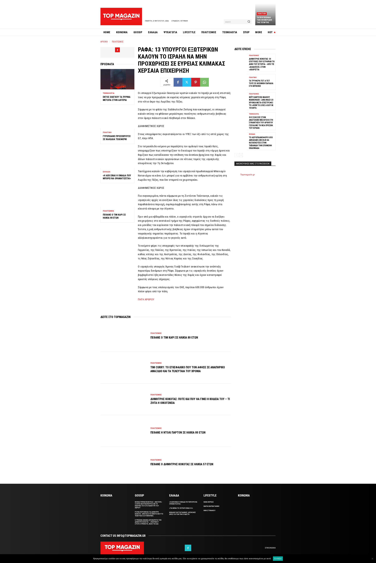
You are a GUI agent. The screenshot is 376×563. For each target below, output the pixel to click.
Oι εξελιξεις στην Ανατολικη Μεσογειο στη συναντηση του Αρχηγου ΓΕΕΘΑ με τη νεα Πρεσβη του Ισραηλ (261, 122)
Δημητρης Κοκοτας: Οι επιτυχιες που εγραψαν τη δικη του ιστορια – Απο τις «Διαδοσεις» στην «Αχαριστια (262, 64)
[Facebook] (117, 49)
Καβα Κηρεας (209, 502)
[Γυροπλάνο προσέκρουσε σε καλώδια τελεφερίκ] (117, 118)
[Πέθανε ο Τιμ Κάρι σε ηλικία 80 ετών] (117, 197)
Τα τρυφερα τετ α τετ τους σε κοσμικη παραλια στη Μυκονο (261, 83)
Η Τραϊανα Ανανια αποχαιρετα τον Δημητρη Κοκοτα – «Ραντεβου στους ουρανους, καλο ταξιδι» (148, 522)
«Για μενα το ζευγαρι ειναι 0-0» (181, 508)
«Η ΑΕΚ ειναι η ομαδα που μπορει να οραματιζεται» (117, 177)
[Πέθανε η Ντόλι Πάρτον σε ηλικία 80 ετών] (123, 431)
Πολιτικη (262, 14)
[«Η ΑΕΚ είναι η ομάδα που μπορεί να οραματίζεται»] (117, 158)
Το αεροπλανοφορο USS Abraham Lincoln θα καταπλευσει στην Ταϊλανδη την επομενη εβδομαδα (261, 142)
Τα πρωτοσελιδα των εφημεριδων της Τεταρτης (264, 19)
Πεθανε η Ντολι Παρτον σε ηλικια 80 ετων (177, 432)
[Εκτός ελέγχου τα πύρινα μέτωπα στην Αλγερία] (117, 79)
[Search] (249, 21)
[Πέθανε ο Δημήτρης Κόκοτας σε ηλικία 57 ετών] (123, 462)
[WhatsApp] (204, 82)
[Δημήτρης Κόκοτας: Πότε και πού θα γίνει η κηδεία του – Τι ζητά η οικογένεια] (123, 399)
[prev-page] (236, 155)
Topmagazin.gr (247, 174)
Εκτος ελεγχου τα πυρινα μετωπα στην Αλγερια (116, 98)
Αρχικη (104, 42)
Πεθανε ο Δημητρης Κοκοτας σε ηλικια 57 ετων (181, 464)
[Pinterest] (195, 82)
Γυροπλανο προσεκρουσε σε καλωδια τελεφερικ (117, 138)
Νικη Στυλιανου (209, 510)
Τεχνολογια (108, 93)
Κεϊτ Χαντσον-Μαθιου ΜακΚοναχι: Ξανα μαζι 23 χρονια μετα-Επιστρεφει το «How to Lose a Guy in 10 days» (261, 102)
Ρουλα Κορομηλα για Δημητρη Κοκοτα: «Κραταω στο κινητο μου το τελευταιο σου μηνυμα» (149, 514)
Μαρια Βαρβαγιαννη (211, 506)
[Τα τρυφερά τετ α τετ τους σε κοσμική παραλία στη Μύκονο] (240, 82)
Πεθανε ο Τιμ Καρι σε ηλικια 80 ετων (114, 216)
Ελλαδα (106, 172)
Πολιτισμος (118, 42)
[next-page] (241, 155)
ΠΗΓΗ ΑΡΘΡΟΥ (146, 299)
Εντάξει (278, 558)
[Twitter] (186, 82)
